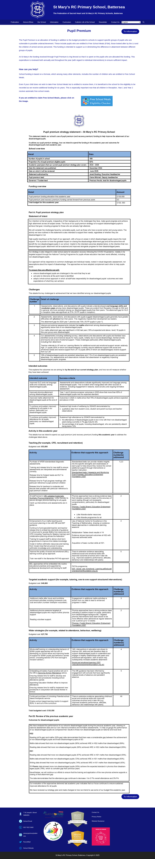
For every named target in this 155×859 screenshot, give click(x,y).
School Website (28, 848)
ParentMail (26, 842)
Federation (15, 22)
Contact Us (115, 22)
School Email (27, 821)
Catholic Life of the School (85, 22)
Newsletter (103, 22)
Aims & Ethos (28, 22)
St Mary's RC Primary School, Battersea (89, 7)
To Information (130, 31)
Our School (41, 22)
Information (54, 22)
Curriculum (67, 22)
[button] (143, 22)
